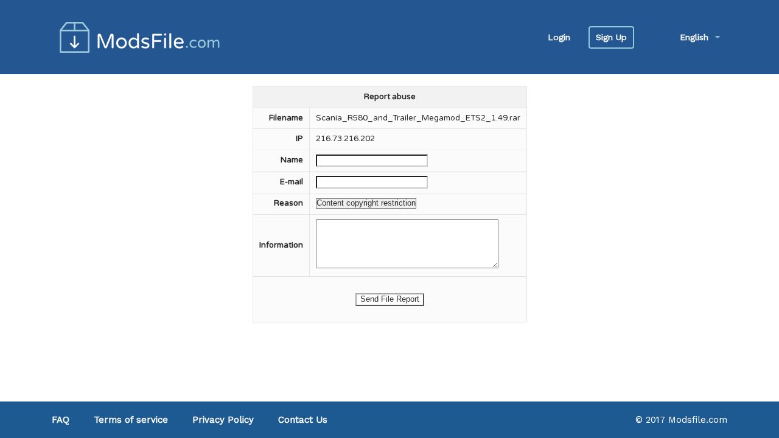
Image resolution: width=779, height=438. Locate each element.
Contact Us (302, 419)
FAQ (60, 419)
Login (559, 37)
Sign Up (611, 37)
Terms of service (131, 419)
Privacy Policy (223, 419)
